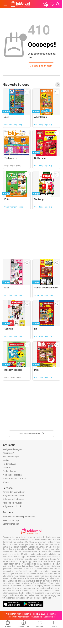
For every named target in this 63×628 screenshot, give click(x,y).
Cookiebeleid (49, 617)
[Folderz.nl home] (20, 4)
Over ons (7, 467)
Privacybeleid (36, 617)
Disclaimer (51, 614)
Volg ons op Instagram (13, 499)
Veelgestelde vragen (12, 449)
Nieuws (6, 482)
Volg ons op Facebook (13, 495)
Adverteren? (8, 453)
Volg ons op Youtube (12, 503)
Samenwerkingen (11, 524)
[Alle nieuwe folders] (57, 84)
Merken (6, 460)
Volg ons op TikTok (12, 506)
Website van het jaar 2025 (14, 478)
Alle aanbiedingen (11, 456)
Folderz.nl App (9, 464)
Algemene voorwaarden (19, 617)
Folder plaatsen (10, 471)
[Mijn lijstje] (51, 4)
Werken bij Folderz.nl (12, 475)
